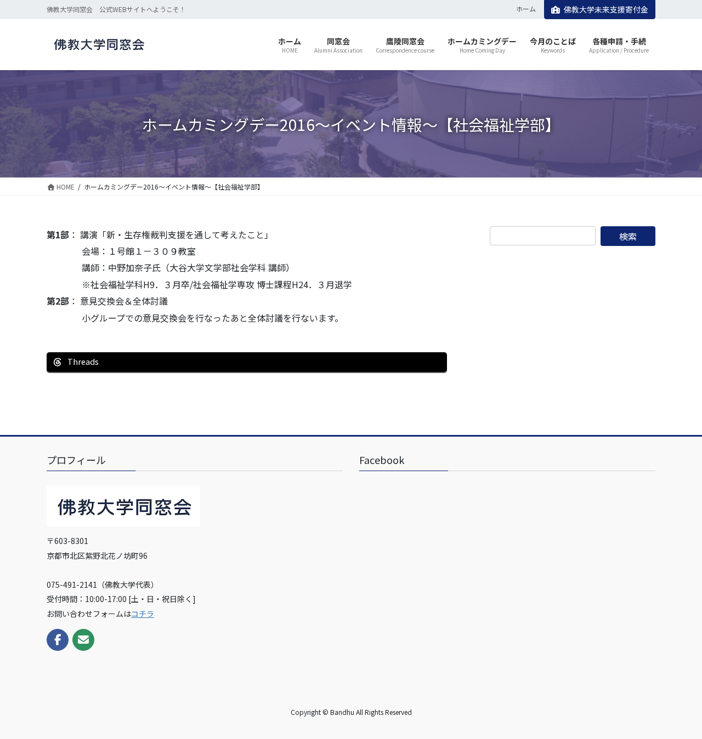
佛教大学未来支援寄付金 (606, 9)
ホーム (526, 8)
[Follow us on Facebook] (58, 640)
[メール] (83, 640)
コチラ (142, 613)
